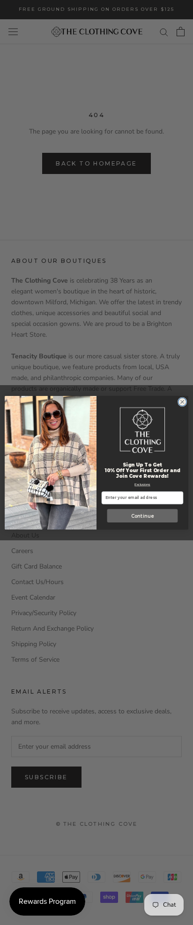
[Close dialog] (182, 401)
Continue (142, 515)
